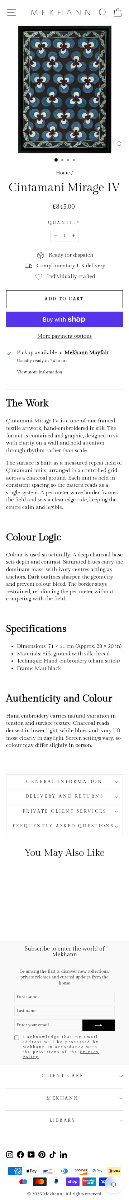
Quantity (64, 222)
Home (63, 173)
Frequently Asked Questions (64, 826)
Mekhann (63, 1098)
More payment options (64, 336)
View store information (39, 372)
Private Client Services (64, 811)
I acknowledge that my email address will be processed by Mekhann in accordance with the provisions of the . (61, 1047)
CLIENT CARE (63, 1075)
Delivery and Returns (64, 796)
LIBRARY (62, 1120)
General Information (64, 781)
